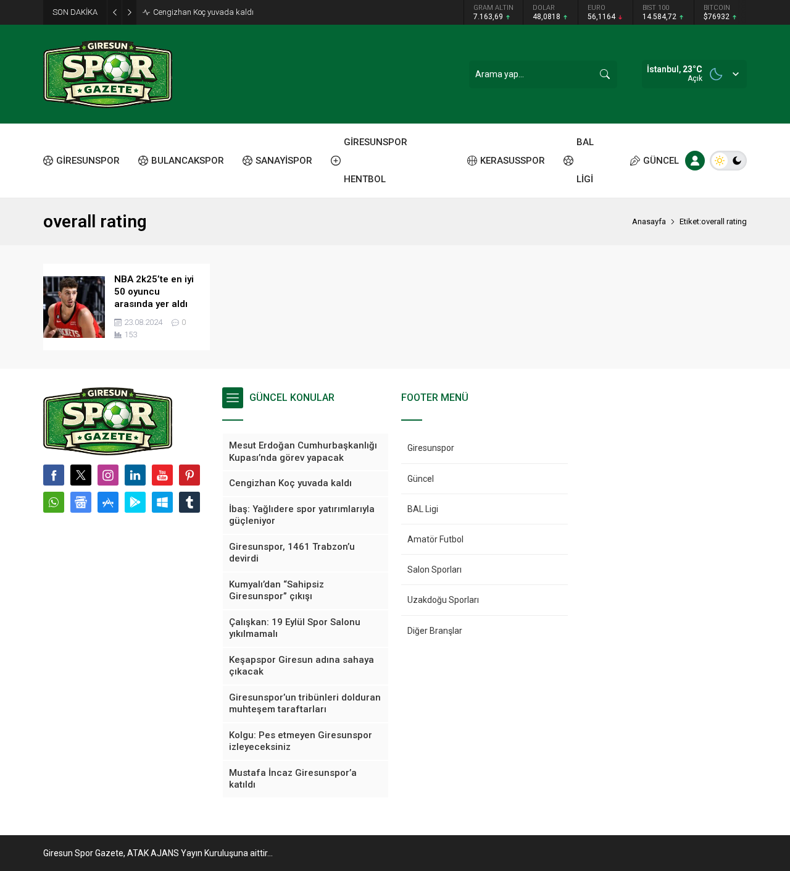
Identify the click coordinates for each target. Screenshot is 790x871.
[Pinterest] (189, 475)
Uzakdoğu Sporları (443, 600)
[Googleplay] (135, 502)
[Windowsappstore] (162, 502)
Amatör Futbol (435, 539)
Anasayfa (649, 221)
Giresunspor (430, 448)
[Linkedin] (135, 475)
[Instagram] (108, 475)
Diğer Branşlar (434, 631)
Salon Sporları (434, 569)
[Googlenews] (80, 502)
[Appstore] (108, 502)
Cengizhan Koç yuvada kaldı (203, 12)
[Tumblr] (189, 502)
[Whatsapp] (53, 502)
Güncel (420, 479)
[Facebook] (53, 475)
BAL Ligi (422, 509)
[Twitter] (80, 475)
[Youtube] (162, 475)
